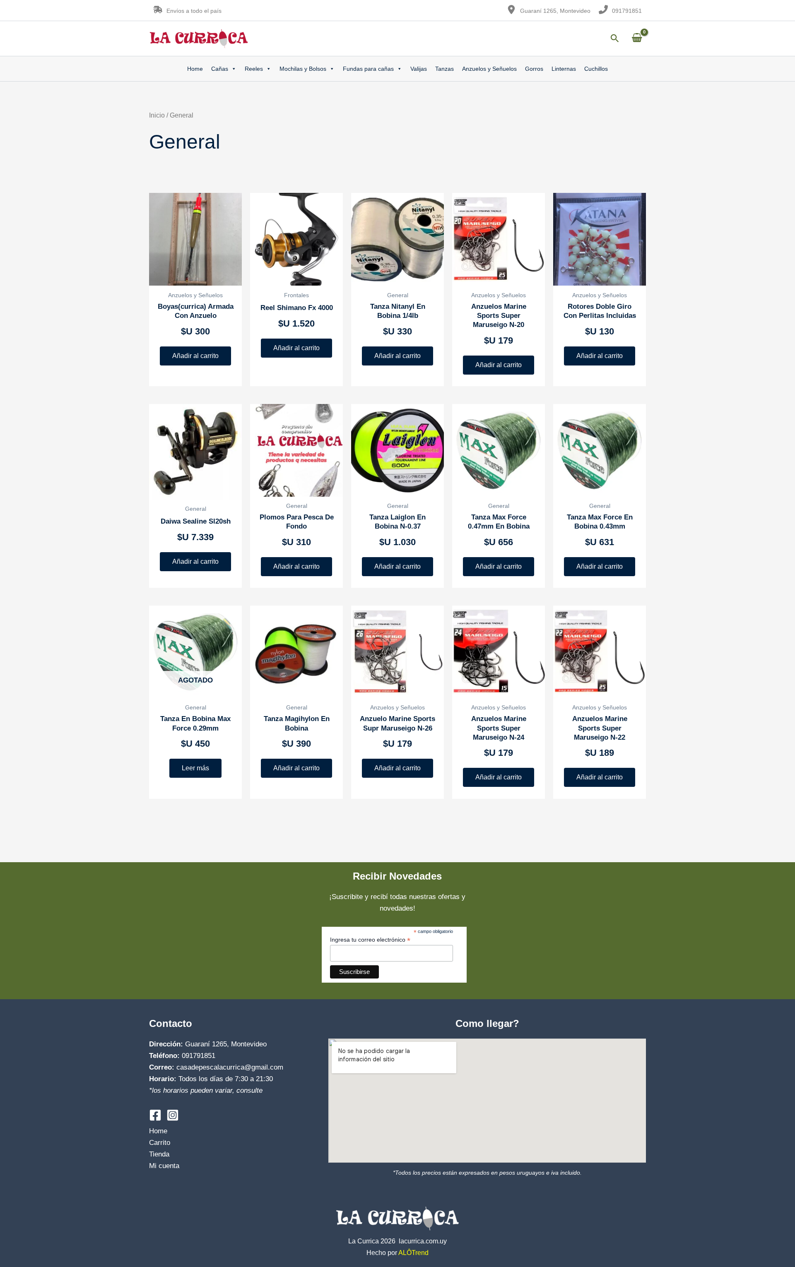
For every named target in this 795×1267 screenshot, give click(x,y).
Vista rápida (195, 277)
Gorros (534, 68)
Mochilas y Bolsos (302, 68)
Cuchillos (596, 68)
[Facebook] (155, 1115)
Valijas (418, 68)
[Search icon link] (614, 39)
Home (195, 68)
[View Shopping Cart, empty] (637, 38)
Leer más (195, 768)
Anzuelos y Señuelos (489, 68)
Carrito (159, 1143)
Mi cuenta (164, 1166)
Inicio (157, 115)
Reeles (254, 68)
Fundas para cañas (368, 68)
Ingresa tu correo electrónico (370, 940)
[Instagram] (172, 1115)
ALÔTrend (413, 1252)
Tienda (159, 1154)
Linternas (564, 68)
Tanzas (444, 68)
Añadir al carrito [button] (195, 355)
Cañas (219, 68)
